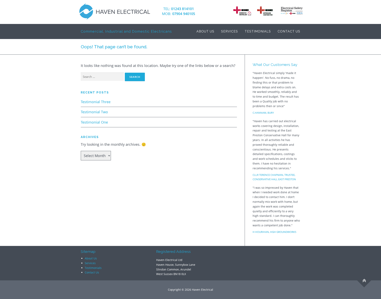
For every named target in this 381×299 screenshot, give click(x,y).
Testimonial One (94, 122)
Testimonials (258, 31)
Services (229, 31)
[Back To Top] (364, 280)
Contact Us (289, 31)
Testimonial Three (96, 101)
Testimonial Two (94, 112)
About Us (205, 31)
